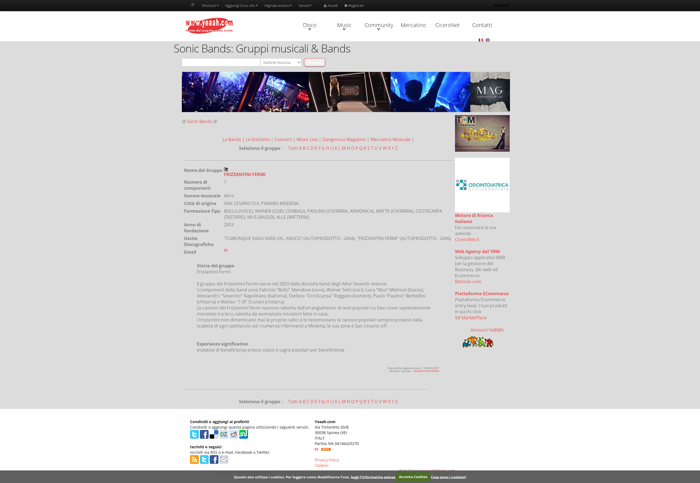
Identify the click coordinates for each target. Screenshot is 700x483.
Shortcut (209, 5)
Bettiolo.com (468, 282)
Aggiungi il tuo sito (240, 5)
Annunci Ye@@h (487, 330)
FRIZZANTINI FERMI (426, 371)
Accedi (332, 5)
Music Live (308, 139)
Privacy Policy (327, 459)
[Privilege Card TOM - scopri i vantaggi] (482, 133)
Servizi (304, 5)
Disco (310, 25)
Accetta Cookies (413, 476)
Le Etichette (258, 139)
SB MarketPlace (471, 318)
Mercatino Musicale (391, 139)
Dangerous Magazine (344, 139)
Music (344, 25)
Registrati (356, 5)
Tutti (293, 148)
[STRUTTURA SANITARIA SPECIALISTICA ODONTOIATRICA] (482, 185)
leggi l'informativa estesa (373, 476)
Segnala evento (276, 5)
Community (378, 25)
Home (502, 5)
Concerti (284, 139)
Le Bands (232, 139)
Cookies (322, 465)
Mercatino (413, 25)
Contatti (482, 25)
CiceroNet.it (467, 239)
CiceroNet (447, 25)
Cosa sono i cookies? (448, 476)
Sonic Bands (199, 121)
